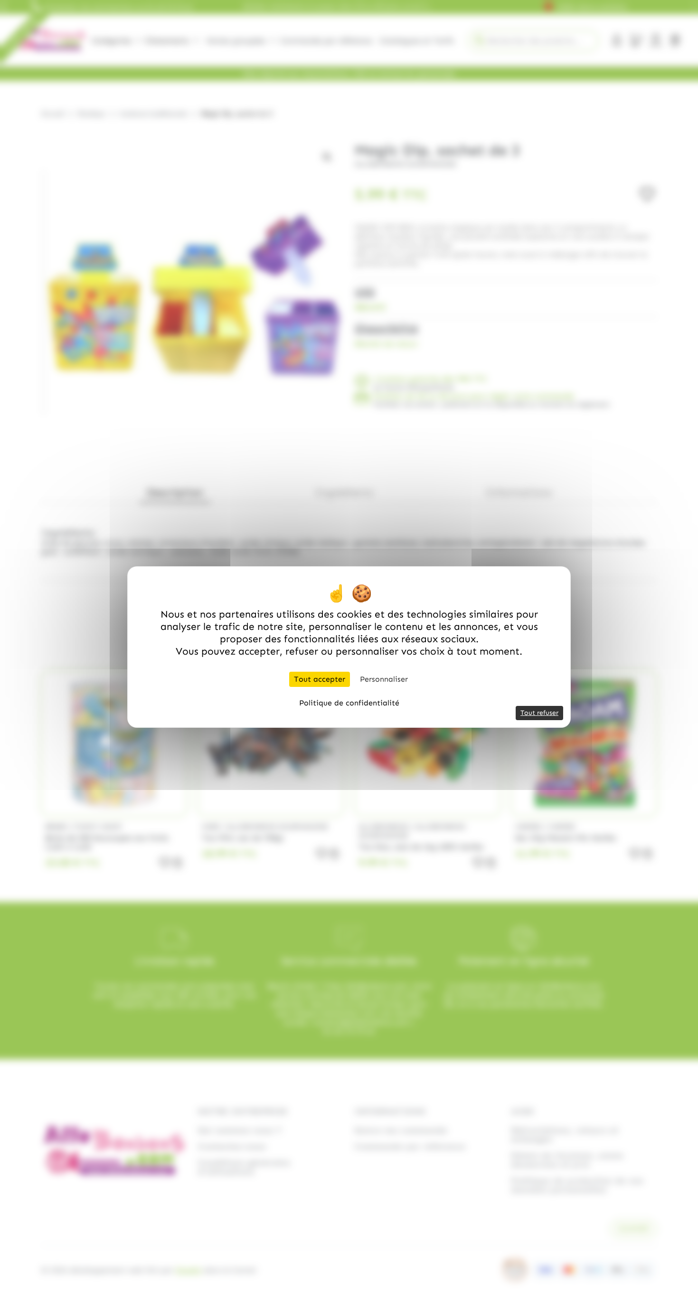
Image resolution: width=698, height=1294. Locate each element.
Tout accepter (319, 679)
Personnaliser (384, 679)
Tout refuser (539, 713)
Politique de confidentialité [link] (349, 702)
